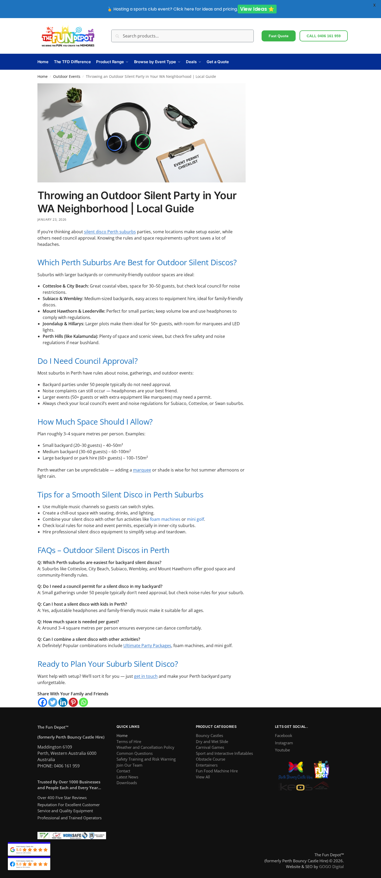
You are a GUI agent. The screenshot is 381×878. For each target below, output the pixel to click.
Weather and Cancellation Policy (145, 747)
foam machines (165, 519)
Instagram (284, 742)
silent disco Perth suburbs (110, 232)
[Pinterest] (73, 702)
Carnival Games (210, 747)
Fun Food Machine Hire (217, 770)
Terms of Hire (129, 741)
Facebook (283, 735)
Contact (123, 770)
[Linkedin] (63, 702)
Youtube (282, 749)
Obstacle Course (210, 759)
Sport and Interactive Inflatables (224, 753)
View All (203, 776)
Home (42, 76)
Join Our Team (129, 765)
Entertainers (207, 765)
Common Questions (135, 753)
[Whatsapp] (83, 702)
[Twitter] (52, 702)
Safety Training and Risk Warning (146, 759)
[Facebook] (42, 702)
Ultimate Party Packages (147, 645)
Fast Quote (279, 36)
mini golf (195, 519)
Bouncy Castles (209, 735)
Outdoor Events (66, 76)
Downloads (127, 782)
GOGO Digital (331, 866)
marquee (142, 470)
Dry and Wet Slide (212, 741)
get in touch (146, 676)
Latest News (127, 776)
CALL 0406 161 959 (324, 36)
